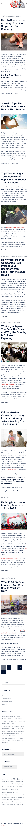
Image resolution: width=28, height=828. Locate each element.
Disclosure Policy (7, 701)
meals (4, 797)
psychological (5, 802)
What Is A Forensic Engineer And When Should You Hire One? (13, 586)
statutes (19, 802)
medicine (21, 797)
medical (8, 797)
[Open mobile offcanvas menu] (1, 4)
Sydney (3, 825)
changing (8, 781)
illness (20, 792)
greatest (20, 786)
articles (10, 779)
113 (20, 667)
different (13, 784)
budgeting (20, 779)
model (14, 799)
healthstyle (6, 792)
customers (8, 784)
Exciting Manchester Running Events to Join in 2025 (13, 505)
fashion (4, 786)
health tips (13, 100)
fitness (12, 786)
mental (9, 799)
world (21, 804)
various (9, 804)
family (21, 784)
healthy (12, 792)
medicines (4, 799)
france (16, 786)
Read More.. (14, 93)
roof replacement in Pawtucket (15, 227)
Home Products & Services (19, 170)
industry (4, 795)
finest (8, 786)
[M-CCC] (14, 4)
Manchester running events (9, 558)
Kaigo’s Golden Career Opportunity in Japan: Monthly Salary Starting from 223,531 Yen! (13, 418)
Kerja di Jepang (11, 469)
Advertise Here (6, 698)
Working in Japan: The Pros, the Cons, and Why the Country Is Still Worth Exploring (14, 332)
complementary (14, 781)
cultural (4, 784)
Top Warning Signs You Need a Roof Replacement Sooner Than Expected (13, 178)
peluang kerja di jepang (8, 384)
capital (3, 781)
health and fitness (7, 16)
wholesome (15, 804)
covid (21, 781)
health (5, 789)
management (20, 794)
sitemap (4, 704)
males (15, 794)
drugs (18, 784)
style (23, 802)
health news (17, 499)
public (11, 802)
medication (14, 797)
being (15, 779)
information (10, 795)
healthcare (14, 789)
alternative (5, 779)
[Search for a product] (26, 4)
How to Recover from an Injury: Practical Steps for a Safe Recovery (13, 25)
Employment (16, 322)
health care (17, 16)
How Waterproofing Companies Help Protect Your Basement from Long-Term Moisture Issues (13, 267)
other (17, 799)
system (4, 804)
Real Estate (12, 578)
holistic (16, 792)
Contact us (5, 696)
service (15, 802)
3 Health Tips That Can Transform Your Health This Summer (13, 106)
